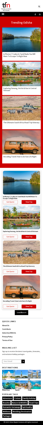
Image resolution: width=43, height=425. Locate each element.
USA (16, 379)
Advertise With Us (9, 333)
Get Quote (10, 202)
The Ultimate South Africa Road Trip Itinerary (19, 266)
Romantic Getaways (11, 407)
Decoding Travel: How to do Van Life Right (17, 301)
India (4, 379)
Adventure (7, 398)
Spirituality (27, 407)
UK (29, 379)
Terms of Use (7, 340)
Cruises (17, 398)
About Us (5, 326)
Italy (29, 390)
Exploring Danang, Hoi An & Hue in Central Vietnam (20, 231)
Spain (17, 390)
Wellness (7, 411)
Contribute (6, 329)
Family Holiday (29, 398)
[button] (39, 6)
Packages (7, 416)
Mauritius (6, 390)
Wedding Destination (22, 411)
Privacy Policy (7, 337)
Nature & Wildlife (19, 403)
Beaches (6, 403)
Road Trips (33, 403)
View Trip (29, 202)
